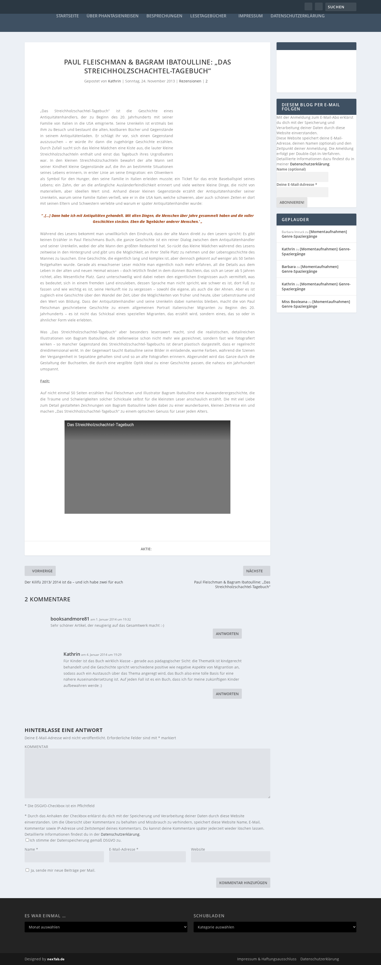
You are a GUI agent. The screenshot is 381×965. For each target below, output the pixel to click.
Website (198, 849)
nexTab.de (56, 959)
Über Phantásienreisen (113, 16)
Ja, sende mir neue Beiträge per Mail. (62, 870)
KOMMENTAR (36, 746)
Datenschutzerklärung (298, 16)
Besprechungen (164, 16)
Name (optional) (291, 169)
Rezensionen (190, 81)
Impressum (250, 16)
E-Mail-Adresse (123, 849)
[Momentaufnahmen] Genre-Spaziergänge (314, 234)
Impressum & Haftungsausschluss (267, 958)
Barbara (289, 266)
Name (31, 849)
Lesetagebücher (208, 16)
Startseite (67, 16)
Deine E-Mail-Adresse (297, 184)
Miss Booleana (294, 301)
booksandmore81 (70, 619)
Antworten (227, 633)
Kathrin (114, 81)
